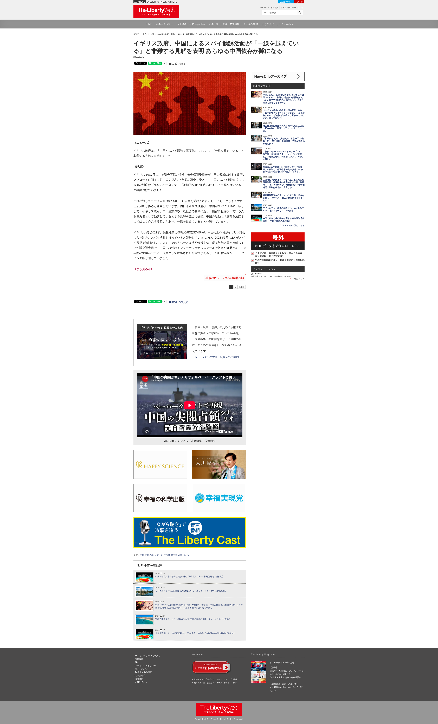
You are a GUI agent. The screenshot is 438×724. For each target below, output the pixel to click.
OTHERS (172, 1)
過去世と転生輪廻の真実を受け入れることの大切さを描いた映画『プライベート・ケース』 (283, 128)
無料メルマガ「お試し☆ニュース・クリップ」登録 (215, 679)
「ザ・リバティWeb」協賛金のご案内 (215, 357)
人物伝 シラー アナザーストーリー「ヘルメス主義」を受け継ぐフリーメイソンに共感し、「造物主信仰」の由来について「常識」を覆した (283, 155)
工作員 (167, 554)
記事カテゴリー (164, 24)
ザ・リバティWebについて (292, 7)
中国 (152, 34)
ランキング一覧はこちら (293, 225)
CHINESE (162, 1)
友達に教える (180, 64)
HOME (148, 24)
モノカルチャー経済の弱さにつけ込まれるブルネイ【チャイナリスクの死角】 (191, 590)
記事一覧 (213, 24)
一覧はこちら (298, 278)
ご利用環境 (140, 675)
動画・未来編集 (231, 24)
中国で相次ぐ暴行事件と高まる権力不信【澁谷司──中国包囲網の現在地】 (189, 576)
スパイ (186, 554)
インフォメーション (264, 269)
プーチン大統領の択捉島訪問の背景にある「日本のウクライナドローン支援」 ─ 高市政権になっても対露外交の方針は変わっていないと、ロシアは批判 (284, 114)
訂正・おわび (141, 668)
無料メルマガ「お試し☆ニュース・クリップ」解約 (215, 682)
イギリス (158, 554)
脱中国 (174, 554)
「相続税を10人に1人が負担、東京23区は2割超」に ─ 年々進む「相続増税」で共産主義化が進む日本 (284, 141)
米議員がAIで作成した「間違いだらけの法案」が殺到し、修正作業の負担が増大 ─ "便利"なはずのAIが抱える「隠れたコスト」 (283, 169)
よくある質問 (250, 24)
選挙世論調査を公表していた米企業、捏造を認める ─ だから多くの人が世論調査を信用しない (284, 198)
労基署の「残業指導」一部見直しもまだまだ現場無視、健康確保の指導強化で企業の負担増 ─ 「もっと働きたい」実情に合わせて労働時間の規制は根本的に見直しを (284, 183)
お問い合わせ (141, 681)
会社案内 (139, 678)
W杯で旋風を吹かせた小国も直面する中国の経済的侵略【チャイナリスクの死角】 (193, 619)
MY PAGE (264, 7)
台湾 (180, 554)
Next (241, 286)
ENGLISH (151, 1)
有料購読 (274, 7)
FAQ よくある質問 (143, 671)
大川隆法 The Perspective (191, 24)
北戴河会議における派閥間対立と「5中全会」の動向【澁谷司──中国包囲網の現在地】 (195, 633)
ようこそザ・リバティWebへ (277, 24)
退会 (137, 662)
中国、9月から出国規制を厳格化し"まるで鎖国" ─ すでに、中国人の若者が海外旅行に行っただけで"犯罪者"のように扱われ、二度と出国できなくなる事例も (199, 606)
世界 (144, 34)
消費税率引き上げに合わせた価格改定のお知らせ (271, 276)
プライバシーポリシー (145, 665)
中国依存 (149, 554)
